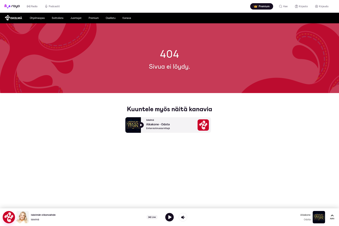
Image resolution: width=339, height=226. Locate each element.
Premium (94, 18)
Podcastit (54, 6)
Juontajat (76, 18)
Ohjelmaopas (37, 18)
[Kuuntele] (169, 217)
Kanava (127, 18)
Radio (34, 6)
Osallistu (110, 18)
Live (154, 217)
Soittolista (57, 18)
